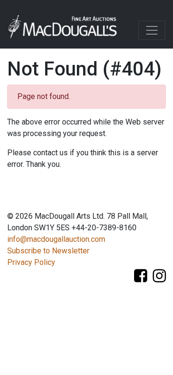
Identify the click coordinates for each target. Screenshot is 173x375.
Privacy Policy (31, 262)
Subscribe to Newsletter (48, 250)
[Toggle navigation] (151, 30)
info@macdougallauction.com (56, 239)
